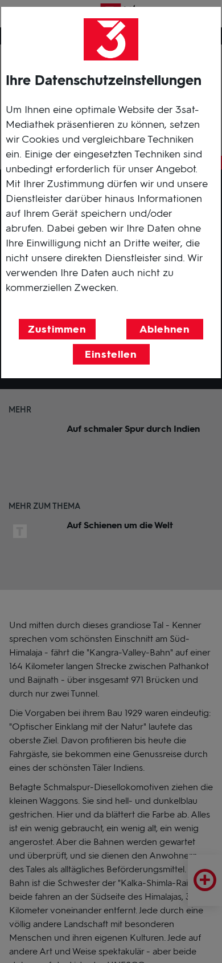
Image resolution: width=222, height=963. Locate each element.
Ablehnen (164, 329)
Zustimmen (57, 329)
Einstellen (111, 354)
